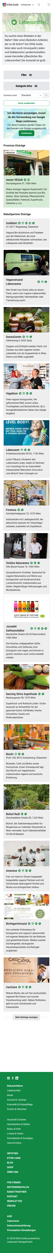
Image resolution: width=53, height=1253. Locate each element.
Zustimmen (26, 133)
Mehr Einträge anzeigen (26, 1017)
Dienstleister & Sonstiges (20, 1138)
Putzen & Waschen (16, 1109)
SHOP (10, 1167)
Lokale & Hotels (15, 1133)
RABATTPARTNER (16, 1191)
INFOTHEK (12, 1153)
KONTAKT (12, 1196)
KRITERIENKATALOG (18, 1187)
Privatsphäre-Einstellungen (21, 1230)
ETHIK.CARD (13, 1158)
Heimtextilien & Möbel (18, 1124)
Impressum (13, 1221)
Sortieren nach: (10, 95)
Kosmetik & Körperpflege (20, 1104)
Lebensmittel (13, 1090)
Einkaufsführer (15, 1085)
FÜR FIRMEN (14, 1182)
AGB (9, 1216)
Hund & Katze (14, 1143)
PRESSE (11, 1205)
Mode (10, 1095)
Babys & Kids (14, 1129)
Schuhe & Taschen (16, 1099)
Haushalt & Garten (16, 1119)
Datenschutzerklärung (18, 1225)
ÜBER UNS (12, 1172)
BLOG (10, 1162)
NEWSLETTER (14, 1201)
